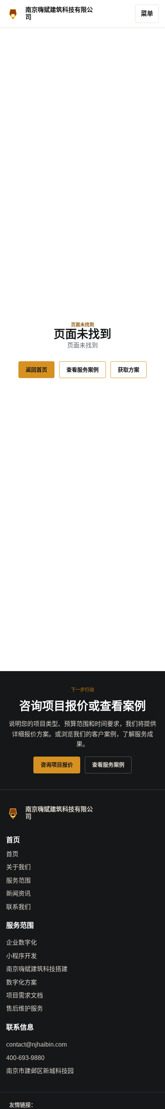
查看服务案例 (82, 370)
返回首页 (36, 370)
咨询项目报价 (57, 765)
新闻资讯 (18, 893)
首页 (12, 854)
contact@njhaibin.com (36, 1044)
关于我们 (18, 867)
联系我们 (18, 907)
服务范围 (18, 880)
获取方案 (128, 370)
